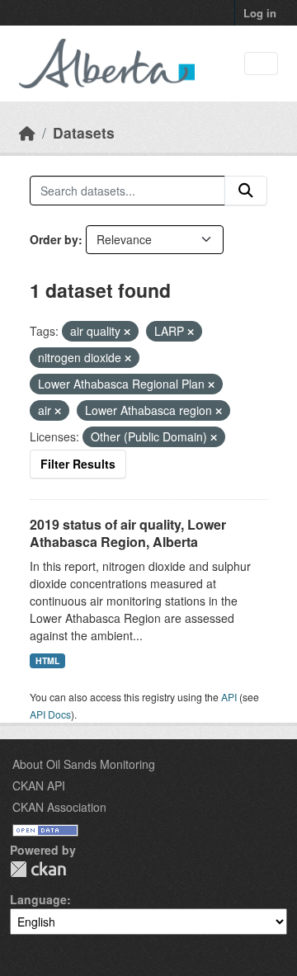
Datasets (84, 132)
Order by (54, 239)
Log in (259, 13)
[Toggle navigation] (261, 64)
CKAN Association (59, 807)
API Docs (50, 714)
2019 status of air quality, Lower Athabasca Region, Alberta (128, 533)
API (229, 697)
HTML (47, 660)
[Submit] (245, 190)
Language (38, 899)
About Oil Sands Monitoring (83, 764)
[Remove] (127, 331)
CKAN (38, 869)
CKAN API (38, 785)
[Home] (27, 132)
